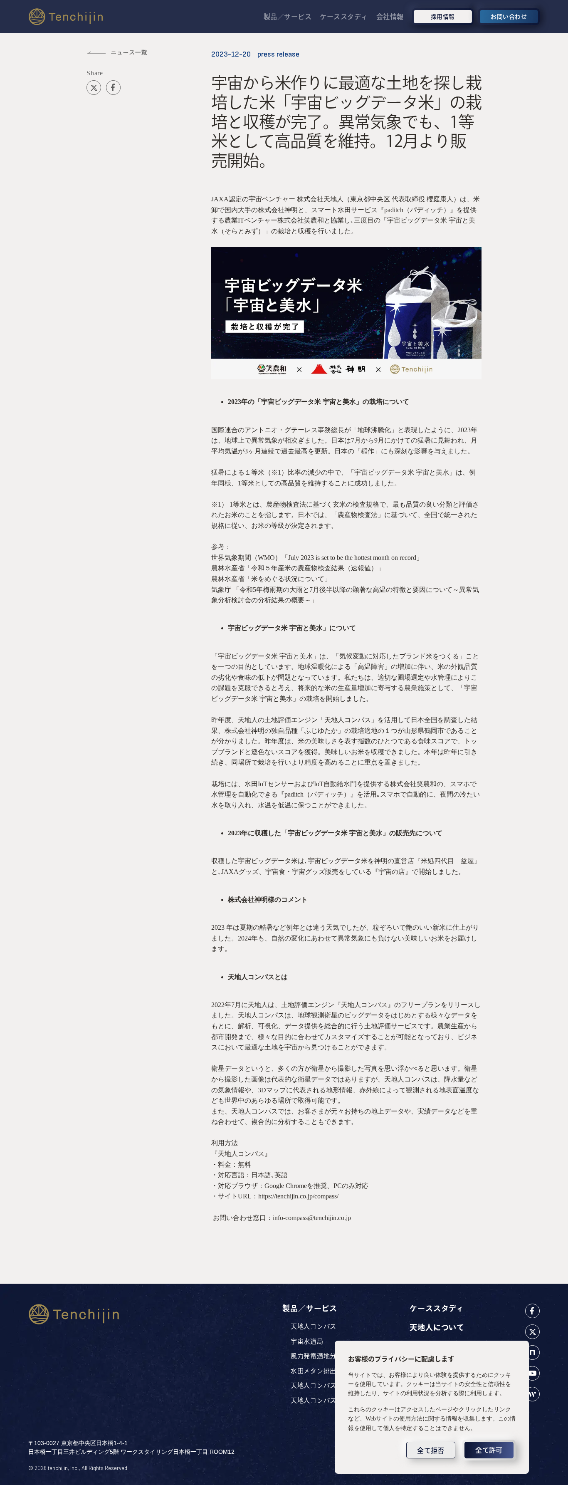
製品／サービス (287, 16)
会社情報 (390, 16)
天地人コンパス (313, 1326)
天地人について (437, 1327)
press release (278, 54)
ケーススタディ (344, 16)
